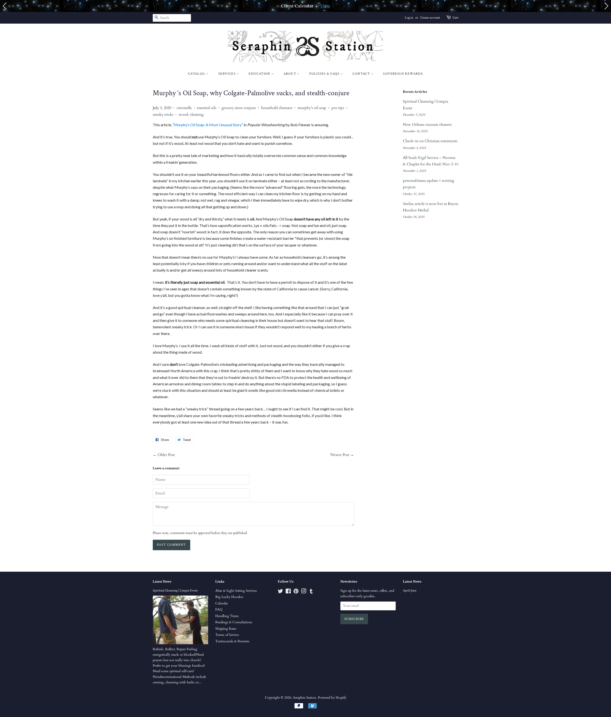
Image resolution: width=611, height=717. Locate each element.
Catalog (197, 74)
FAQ (218, 609)
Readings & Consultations (233, 622)
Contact (362, 74)
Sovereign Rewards (403, 74)
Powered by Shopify (332, 698)
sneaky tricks (163, 114)
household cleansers (276, 107)
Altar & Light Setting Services (236, 591)
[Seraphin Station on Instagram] (303, 592)
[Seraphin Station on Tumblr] (311, 592)
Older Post (166, 454)
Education (260, 74)
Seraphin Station (304, 698)
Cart (455, 18)
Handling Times (227, 616)
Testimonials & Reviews (232, 641)
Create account (430, 18)
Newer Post (339, 454)
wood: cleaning (191, 114)
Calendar (221, 603)
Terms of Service (227, 635)
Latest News (162, 581)
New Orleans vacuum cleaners (427, 124)
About (290, 74)
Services (227, 74)
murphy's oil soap (312, 107)
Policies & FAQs (324, 74)
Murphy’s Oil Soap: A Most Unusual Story (208, 124)
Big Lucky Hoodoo (229, 597)
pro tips (338, 107)
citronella (184, 107)
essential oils (206, 107)
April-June (409, 590)
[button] (4, 6)
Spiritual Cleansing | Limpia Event (175, 590)
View (325, 6)
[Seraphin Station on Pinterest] (296, 592)
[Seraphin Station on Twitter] (280, 592)
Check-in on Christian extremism (430, 141)
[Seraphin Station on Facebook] (288, 592)
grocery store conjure (238, 107)
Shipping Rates (225, 629)
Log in (409, 18)
